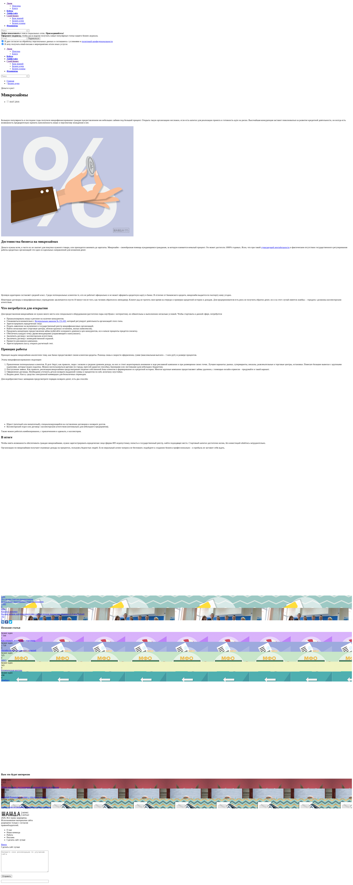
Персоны (16, 6)
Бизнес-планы (18, 23)
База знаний (17, 18)
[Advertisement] (84, 111)
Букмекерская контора (11, 670)
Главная (10, 81)
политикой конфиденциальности (97, 41)
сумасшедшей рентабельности (275, 247)
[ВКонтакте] (2, 622)
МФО (3, 660)
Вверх (4, 844)
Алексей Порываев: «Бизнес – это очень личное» (24, 797)
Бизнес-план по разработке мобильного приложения (26, 807)
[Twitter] (10, 622)
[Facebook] (6, 622)
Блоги (15, 8)
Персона (16, 51)
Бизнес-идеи (18, 21)
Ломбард (5, 680)
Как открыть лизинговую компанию (18, 640)
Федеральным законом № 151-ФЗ (50, 321)
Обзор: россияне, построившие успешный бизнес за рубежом (30, 787)
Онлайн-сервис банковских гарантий (18, 650)
